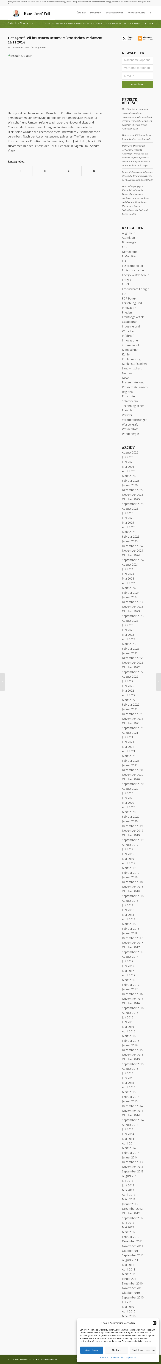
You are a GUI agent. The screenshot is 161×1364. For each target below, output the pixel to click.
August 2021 (130, 733)
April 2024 (128, 583)
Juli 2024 (127, 569)
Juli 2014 (127, 1129)
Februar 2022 (130, 704)
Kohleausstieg (131, 359)
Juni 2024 (128, 574)
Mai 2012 (128, 1227)
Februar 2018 (130, 928)
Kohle (126, 354)
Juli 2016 (127, 1017)
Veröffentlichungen (134, 420)
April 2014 (128, 1143)
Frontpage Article (133, 317)
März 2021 (129, 756)
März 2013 (129, 1199)
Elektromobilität (132, 266)
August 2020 (130, 788)
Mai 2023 (128, 634)
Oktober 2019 (131, 835)
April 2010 (128, 1311)
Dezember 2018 (132, 882)
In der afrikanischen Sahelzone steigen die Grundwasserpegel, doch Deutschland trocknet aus (137, 175)
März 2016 (129, 1036)
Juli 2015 (127, 1073)
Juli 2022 (127, 681)
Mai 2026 (128, 466)
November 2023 (132, 606)
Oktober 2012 (131, 1213)
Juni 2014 (128, 1134)
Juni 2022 (128, 686)
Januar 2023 (130, 653)
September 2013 (133, 1171)
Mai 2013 (128, 1190)
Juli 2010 (127, 1302)
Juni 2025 (128, 518)
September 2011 (133, 1255)
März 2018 (129, 924)
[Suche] (150, 13)
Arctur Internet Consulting (46, 1359)
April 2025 (128, 527)
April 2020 (128, 807)
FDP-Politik (129, 298)
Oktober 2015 (131, 1059)
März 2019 (129, 868)
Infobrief (127, 336)
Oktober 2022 (131, 667)
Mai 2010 (128, 1307)
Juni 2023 (128, 630)
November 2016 (132, 999)
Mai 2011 (128, 1265)
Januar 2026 (130, 485)
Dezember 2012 (132, 1208)
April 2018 (128, 919)
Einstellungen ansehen (143, 1350)
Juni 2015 (128, 1078)
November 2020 (132, 774)
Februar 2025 (130, 536)
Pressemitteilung (133, 382)
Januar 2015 (130, 1101)
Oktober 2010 (131, 1293)
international (130, 345)
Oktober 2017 (131, 947)
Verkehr (127, 415)
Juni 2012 (128, 1222)
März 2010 (129, 1316)
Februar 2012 (130, 1237)
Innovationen (130, 340)
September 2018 (133, 896)
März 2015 (129, 1092)
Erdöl (125, 284)
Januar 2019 (130, 877)
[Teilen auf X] (45, 171)
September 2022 (133, 672)
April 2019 (128, 863)
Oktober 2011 (131, 1251)
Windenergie (130, 434)
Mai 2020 (128, 802)
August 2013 (130, 1176)
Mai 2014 (128, 1139)
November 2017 (132, 942)
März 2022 (129, 700)
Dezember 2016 (132, 994)
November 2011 (132, 1246)
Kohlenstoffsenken (134, 364)
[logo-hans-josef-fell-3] (31, 13)
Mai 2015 (128, 1082)
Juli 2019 (127, 849)
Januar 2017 (130, 989)
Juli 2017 (127, 961)
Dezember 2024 (132, 546)
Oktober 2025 (131, 499)
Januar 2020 (130, 821)
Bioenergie (129, 242)
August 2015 (130, 1068)
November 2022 (132, 662)
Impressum (131, 1357)
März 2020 (129, 812)
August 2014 (130, 1125)
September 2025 (133, 504)
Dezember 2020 (132, 770)
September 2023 (133, 616)
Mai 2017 (128, 971)
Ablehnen (116, 1350)
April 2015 (128, 1087)
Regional (127, 392)
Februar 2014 (130, 1153)
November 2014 (132, 1111)
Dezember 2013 (132, 1162)
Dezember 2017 (132, 938)
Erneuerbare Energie (135, 289)
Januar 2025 (130, 541)
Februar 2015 (130, 1097)
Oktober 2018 (131, 891)
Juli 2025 (127, 513)
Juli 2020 (127, 793)
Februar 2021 (130, 760)
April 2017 (128, 975)
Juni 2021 (128, 742)
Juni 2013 (128, 1185)
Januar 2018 (130, 933)
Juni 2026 (128, 462)
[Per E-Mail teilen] (94, 171)
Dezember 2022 (132, 658)
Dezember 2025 (132, 490)
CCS (124, 247)
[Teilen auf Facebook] (20, 171)
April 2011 (128, 1269)
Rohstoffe (128, 396)
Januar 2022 (130, 709)
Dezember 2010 (132, 1283)
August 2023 (130, 620)
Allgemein (40, 48)
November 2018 (132, 887)
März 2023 (129, 644)
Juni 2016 (128, 1022)
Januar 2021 (130, 765)
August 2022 (130, 676)
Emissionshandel (133, 270)
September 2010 (133, 1297)
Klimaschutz (130, 350)
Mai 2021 (128, 746)
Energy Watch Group (135, 275)
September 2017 (133, 952)
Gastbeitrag (129, 322)
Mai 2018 (128, 914)
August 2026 (130, 452)
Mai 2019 (128, 859)
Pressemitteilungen (135, 387)
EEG (124, 261)
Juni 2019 (128, 854)
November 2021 (132, 719)
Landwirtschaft (132, 368)
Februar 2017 (130, 985)
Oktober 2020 (131, 779)
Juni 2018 (128, 910)
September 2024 (133, 560)
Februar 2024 (130, 592)
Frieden (127, 312)
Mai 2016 (128, 1027)
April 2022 (128, 695)
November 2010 (132, 1288)
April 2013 (128, 1195)
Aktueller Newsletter (20, 23)
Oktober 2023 (131, 611)
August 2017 (130, 956)
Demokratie (129, 252)
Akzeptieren (91, 1350)
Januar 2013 (130, 1204)
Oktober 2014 (131, 1115)
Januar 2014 (130, 1157)
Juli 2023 (127, 625)
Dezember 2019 (132, 826)
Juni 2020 (128, 798)
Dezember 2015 (132, 1050)
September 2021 (133, 728)
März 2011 (129, 1274)
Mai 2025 (128, 522)
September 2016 (133, 1008)
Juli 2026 (127, 457)
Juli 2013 (127, 1181)
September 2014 (133, 1120)
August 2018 (130, 900)
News (125, 378)
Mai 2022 (128, 690)
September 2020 (133, 784)
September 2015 (133, 1064)
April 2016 (128, 1031)
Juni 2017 (128, 966)
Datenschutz (118, 1357)
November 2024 (132, 550)
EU (124, 294)
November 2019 (132, 830)
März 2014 (129, 1148)
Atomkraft (128, 237)
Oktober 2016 (131, 1003)
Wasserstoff (130, 429)
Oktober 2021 (131, 723)
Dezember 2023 (132, 602)
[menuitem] (81, 13)
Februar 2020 (130, 816)
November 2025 (132, 494)
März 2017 (129, 980)
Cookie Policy (106, 1357)
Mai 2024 (128, 578)
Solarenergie (130, 401)
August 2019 (130, 845)
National (127, 373)
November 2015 (132, 1054)
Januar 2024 (130, 597)
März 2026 (129, 476)
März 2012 (129, 1232)
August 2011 (130, 1260)
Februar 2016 (130, 1041)
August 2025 (130, 508)
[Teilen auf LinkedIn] (69, 171)
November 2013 (132, 1167)
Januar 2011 (130, 1279)
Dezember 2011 (132, 1241)
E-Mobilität (129, 256)
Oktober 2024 (131, 555)
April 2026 (128, 471)
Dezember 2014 (132, 1106)
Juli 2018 (127, 905)
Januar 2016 (130, 1045)
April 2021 (128, 751)
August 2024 (130, 564)
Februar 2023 (130, 648)
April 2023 (128, 639)
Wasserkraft (130, 424)
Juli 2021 (127, 737)
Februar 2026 (130, 480)
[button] (154, 1323)
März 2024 (129, 588)
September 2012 (133, 1218)
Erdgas (126, 280)
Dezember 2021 (132, 714)
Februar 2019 (130, 873)
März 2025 (129, 532)
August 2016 (130, 1013)
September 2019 (133, 840)
